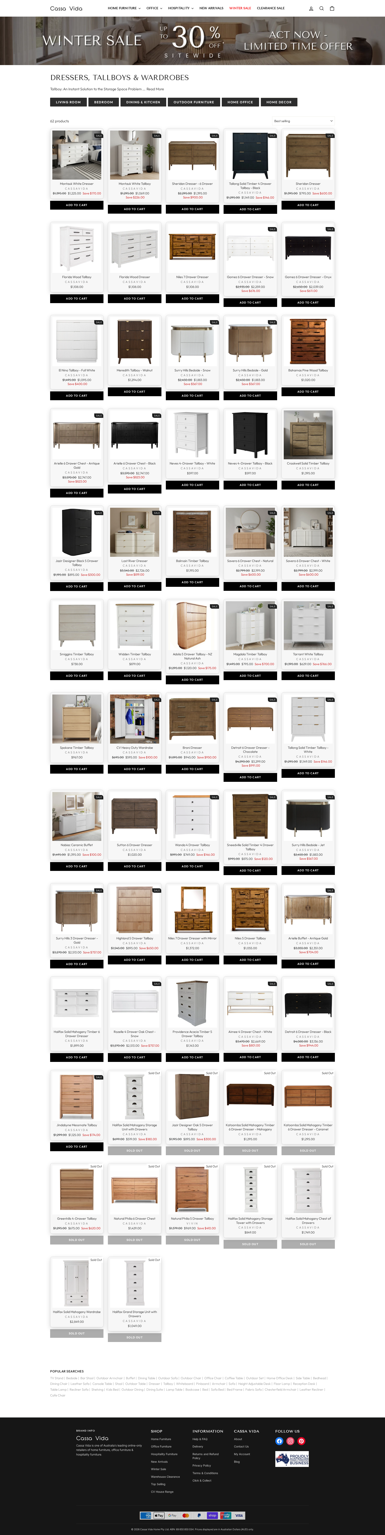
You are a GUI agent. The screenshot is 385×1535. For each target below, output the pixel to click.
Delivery (197, 1446)
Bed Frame (234, 1389)
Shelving (97, 1389)
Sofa (232, 1384)
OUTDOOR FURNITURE (194, 102)
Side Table (303, 1378)
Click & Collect (201, 1480)
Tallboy (168, 1384)
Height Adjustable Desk (254, 1384)
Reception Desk (304, 1384)
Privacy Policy (201, 1465)
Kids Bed (112, 1389)
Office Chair (213, 1378)
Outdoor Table (135, 1384)
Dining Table (146, 1378)
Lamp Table (174, 1389)
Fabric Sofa (253, 1389)
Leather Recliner (311, 1389)
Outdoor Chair (191, 1378)
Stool (118, 1384)
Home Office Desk (280, 1378)
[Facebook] (279, 1441)
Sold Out (135, 1150)
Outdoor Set (255, 1378)
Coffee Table (234, 1378)
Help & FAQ (200, 1439)
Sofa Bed (217, 1389)
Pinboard (202, 1384)
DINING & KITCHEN (143, 102)
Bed (205, 1389)
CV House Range (162, 1491)
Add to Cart (76, 205)
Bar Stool (86, 1378)
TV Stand (56, 1378)
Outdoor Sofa (168, 1378)
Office (153, 8)
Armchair (219, 1384)
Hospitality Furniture (164, 1454)
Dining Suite (154, 1389)
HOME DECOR (279, 102)
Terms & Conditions (205, 1473)
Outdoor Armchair (109, 1378)
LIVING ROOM (68, 102)
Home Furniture (123, 8)
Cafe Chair (58, 1395)
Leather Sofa (80, 1384)
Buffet (130, 1378)
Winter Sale (158, 1469)
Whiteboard (184, 1384)
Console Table (102, 1384)
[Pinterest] (301, 1441)
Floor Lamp (282, 1384)
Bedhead (319, 1378)
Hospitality (179, 8)
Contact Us (241, 1446)
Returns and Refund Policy (205, 1456)
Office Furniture (161, 1446)
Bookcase (192, 1389)
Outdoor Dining (132, 1389)
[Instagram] (290, 1441)
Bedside (71, 1378)
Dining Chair (59, 1384)
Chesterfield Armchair (281, 1389)
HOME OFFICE (240, 102)
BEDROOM (103, 102)
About (238, 1439)
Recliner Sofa (79, 1389)
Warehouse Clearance (165, 1476)
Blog (237, 1461)
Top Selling (158, 1484)
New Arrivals (211, 8)
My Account (242, 1454)
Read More (155, 89)
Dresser (154, 1384)
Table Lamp (58, 1389)
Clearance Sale (271, 8)
